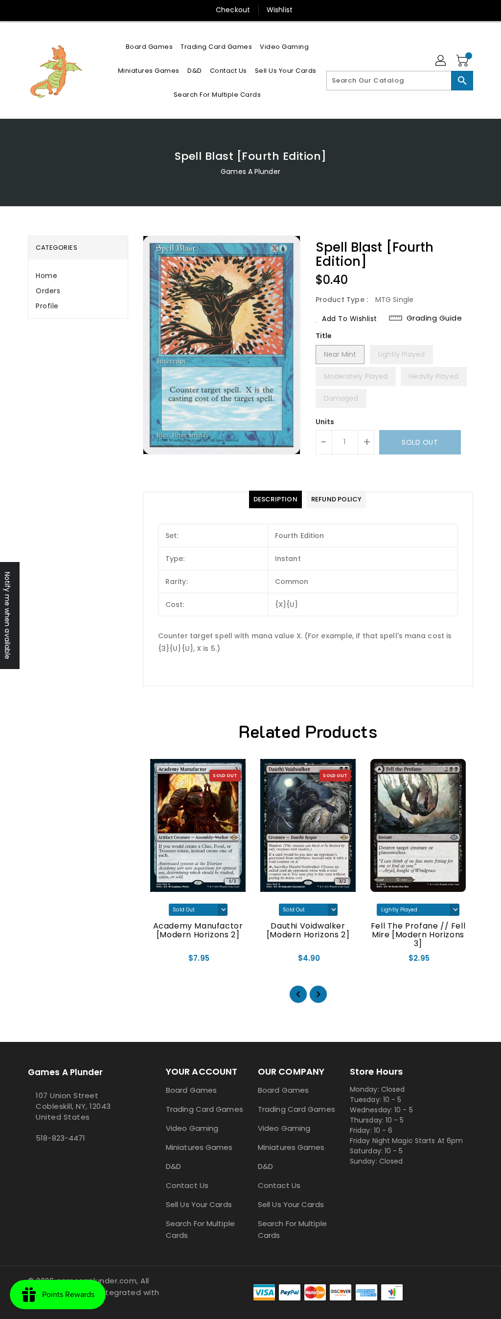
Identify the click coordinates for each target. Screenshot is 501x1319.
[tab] (78, 276)
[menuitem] (149, 47)
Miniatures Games (199, 1147)
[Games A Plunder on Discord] (39, 1160)
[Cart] (463, 61)
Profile (47, 306)
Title (324, 336)
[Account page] (441, 61)
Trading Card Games (204, 1109)
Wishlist (280, 10)
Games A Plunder (250, 171)
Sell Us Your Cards (199, 1204)
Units (325, 421)
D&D (173, 1166)
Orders (48, 291)
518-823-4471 (60, 1138)
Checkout (233, 10)
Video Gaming (192, 1128)
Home (46, 276)
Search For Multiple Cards (200, 1229)
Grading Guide (434, 318)
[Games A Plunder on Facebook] (31, 1160)
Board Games (191, 1090)
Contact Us (187, 1185)
